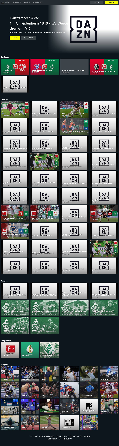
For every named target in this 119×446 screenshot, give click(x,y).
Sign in (96, 2)
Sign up (111, 2)
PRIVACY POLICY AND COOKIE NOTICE (69, 436)
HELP (31, 436)
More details (38, 2)
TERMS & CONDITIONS (46, 436)
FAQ (35, 436)
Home (7, 2)
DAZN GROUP (52, 439)
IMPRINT (87, 436)
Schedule (17, 2)
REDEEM (62, 439)
